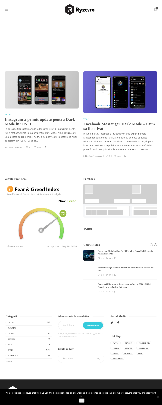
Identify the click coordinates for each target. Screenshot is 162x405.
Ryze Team (9, 147)
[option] (120, 272)
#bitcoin (128, 343)
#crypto (128, 348)
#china (116, 348)
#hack (115, 353)
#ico (140, 353)
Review (29, 339)
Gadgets (29, 328)
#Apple (115, 343)
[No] (158, 396)
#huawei (128, 353)
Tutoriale (29, 355)
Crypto (29, 322)
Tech (8, 114)
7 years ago (18, 147)
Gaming (29, 333)
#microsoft (118, 358)
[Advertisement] (81, 43)
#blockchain (144, 343)
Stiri (29, 344)
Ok (82, 400)
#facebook (143, 348)
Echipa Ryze (88, 156)
